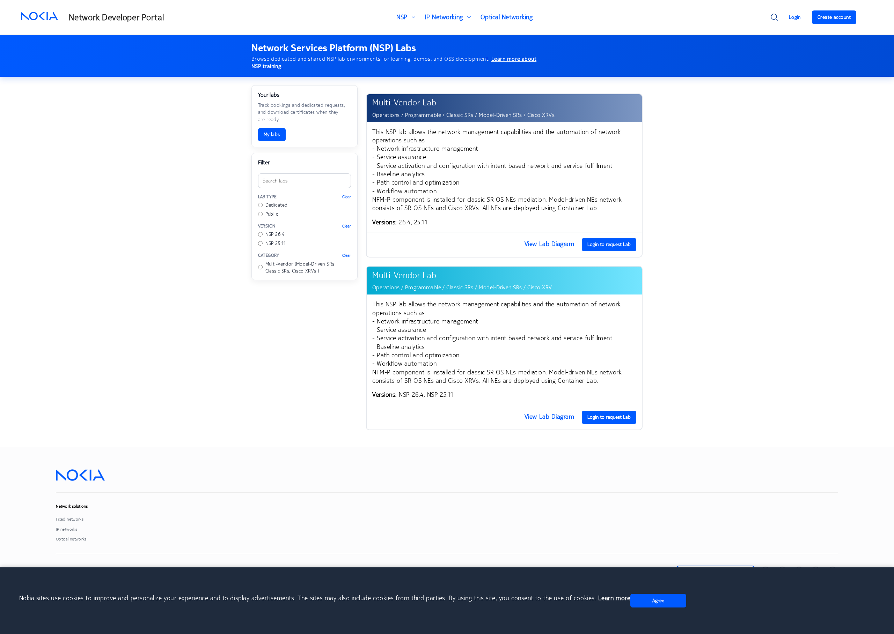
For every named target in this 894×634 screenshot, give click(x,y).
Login (795, 17)
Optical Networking (507, 17)
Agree (658, 600)
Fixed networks (69, 519)
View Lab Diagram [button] (549, 244)
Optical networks (71, 539)
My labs (272, 134)
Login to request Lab (609, 244)
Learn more (614, 598)
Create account (834, 17)
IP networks (66, 529)
